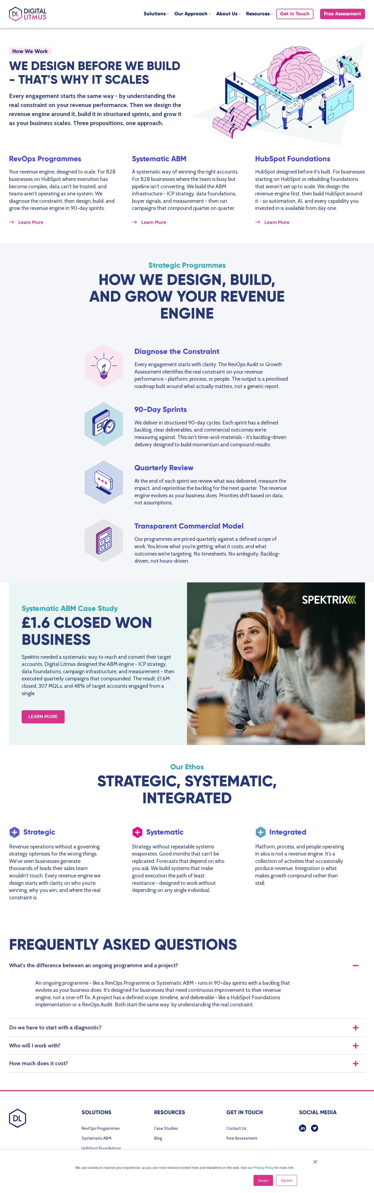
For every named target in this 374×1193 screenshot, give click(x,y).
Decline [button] (286, 1180)
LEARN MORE (43, 717)
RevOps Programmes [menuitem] (101, 1128)
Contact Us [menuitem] (236, 1128)
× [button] (314, 1159)
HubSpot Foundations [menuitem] (101, 1148)
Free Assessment (342, 14)
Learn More (30, 222)
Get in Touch (295, 14)
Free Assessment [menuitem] (241, 1138)
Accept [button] (263, 1180)
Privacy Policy (263, 1167)
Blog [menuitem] (158, 1138)
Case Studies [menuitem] (166, 1128)
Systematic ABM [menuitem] (96, 1138)
